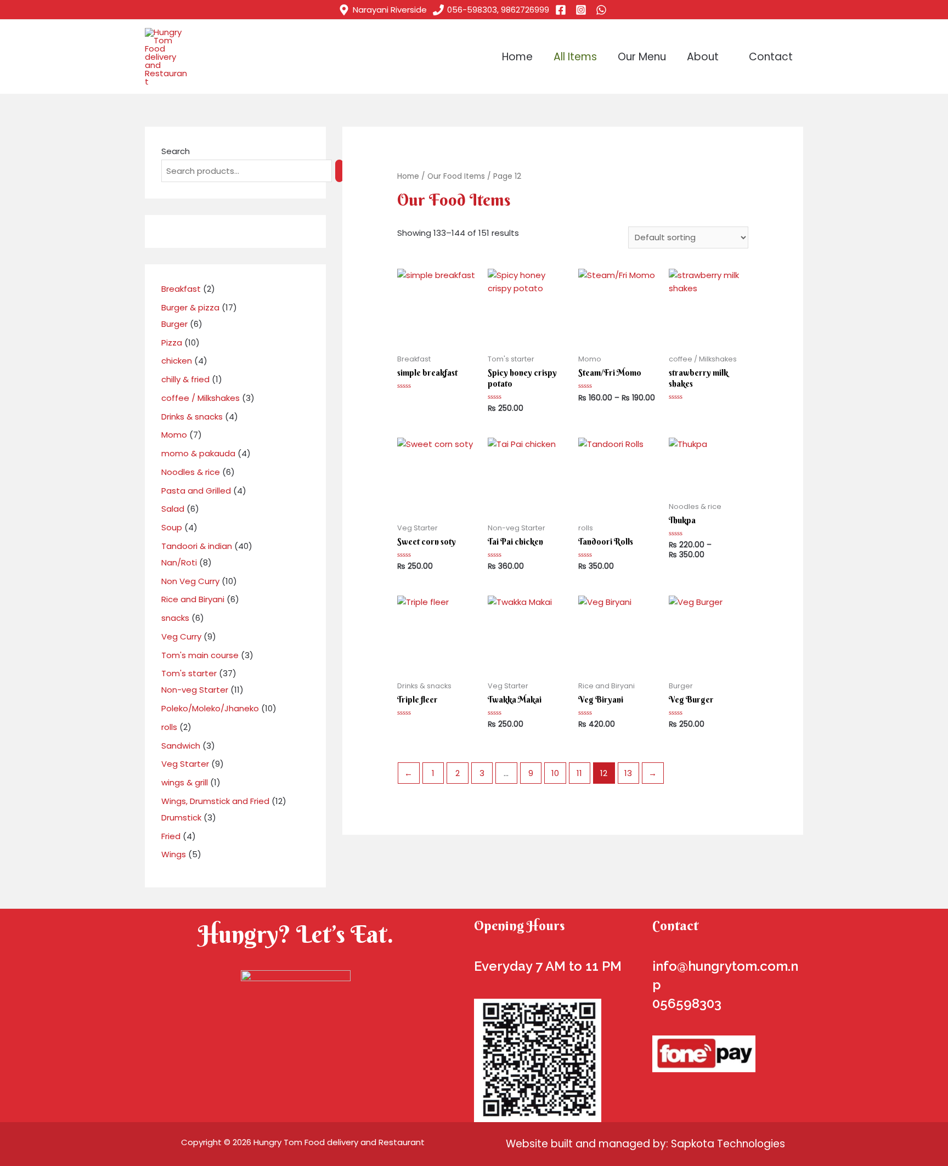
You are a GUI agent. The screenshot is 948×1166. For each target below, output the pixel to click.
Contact (771, 56)
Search (175, 151)
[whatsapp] (603, 9)
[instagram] (582, 9)
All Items (575, 56)
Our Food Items (456, 176)
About (703, 56)
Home (517, 56)
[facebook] (562, 9)
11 (579, 773)
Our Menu (642, 56)
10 (555, 773)
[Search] (339, 171)
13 (628, 773)
